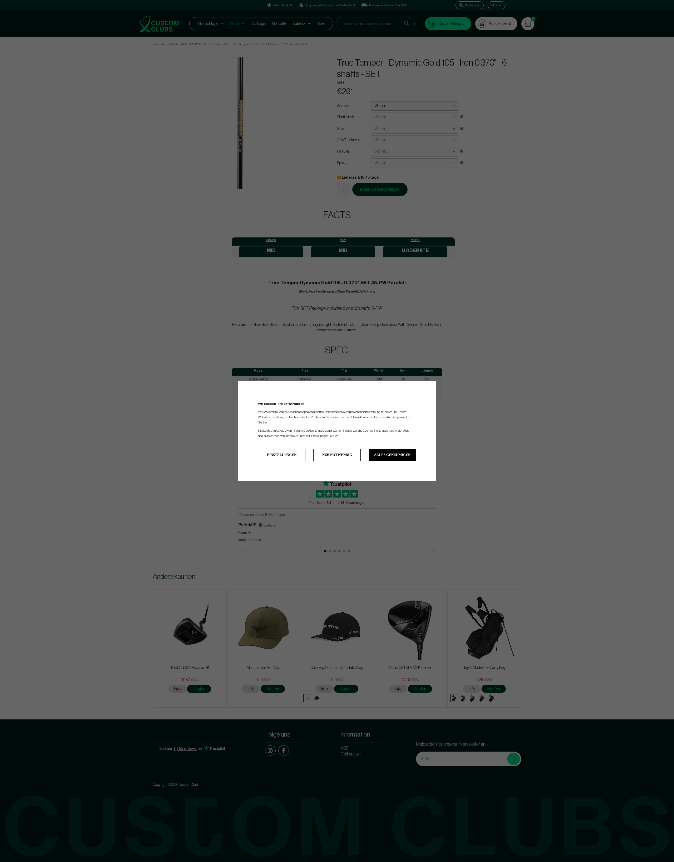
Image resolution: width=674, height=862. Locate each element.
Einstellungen (281, 455)
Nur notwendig (337, 455)
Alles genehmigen (392, 455)
